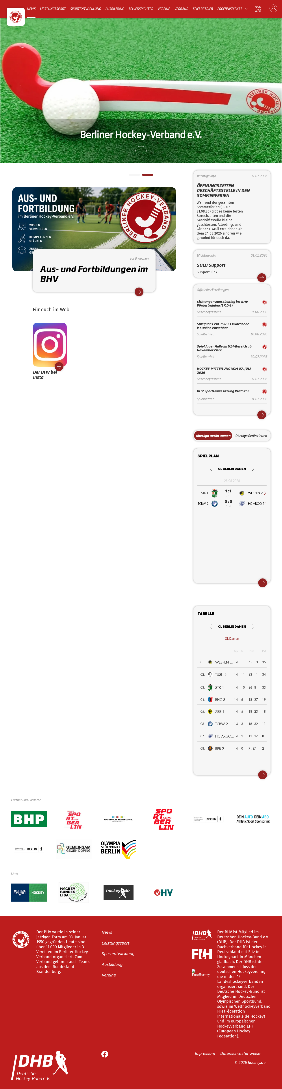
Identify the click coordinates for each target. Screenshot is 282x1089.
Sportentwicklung (85, 9)
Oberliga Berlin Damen (213, 435)
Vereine (164, 9)
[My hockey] (273, 8)
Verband (181, 9)
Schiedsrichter (140, 9)
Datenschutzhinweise (240, 1053)
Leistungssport (53, 9)
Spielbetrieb (203, 9)
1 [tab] (131, 176)
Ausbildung (114, 9)
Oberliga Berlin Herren (251, 435)
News (31, 9)
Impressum (205, 1053)
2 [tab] (144, 176)
